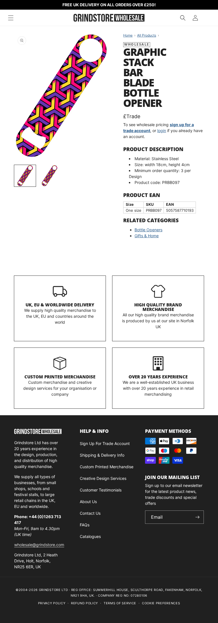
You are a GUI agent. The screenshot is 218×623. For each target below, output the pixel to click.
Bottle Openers (148, 229)
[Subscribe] (197, 517)
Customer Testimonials (100, 490)
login (161, 130)
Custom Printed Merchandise (59, 377)
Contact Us (90, 513)
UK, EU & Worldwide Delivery (60, 305)
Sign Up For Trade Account (105, 443)
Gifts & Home (147, 235)
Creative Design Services (103, 478)
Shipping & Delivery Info (102, 455)
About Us (88, 501)
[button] (183, 18)
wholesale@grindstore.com (39, 544)
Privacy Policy (52, 603)
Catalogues (90, 536)
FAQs (84, 524)
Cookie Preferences (161, 603)
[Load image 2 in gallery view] (49, 176)
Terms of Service (120, 603)
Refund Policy (84, 603)
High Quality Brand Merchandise (158, 307)
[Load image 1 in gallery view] (25, 176)
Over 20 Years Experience (158, 377)
